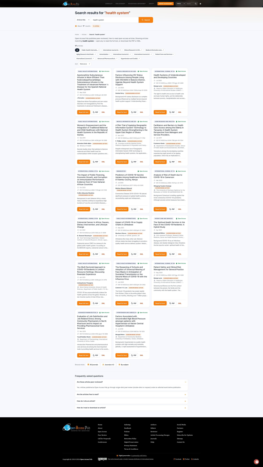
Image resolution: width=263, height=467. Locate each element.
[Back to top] (256, 461)
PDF (96, 112)
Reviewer (154, 432)
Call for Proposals (104, 439)
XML (103, 112)
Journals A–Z (109, 364)
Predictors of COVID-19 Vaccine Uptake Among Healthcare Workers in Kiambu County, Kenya (131, 177)
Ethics (126, 435)
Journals (108, 3)
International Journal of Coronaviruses (169, 171)
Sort (76, 64)
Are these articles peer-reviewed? (90, 382)
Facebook (178, 459)
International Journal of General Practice (170, 263)
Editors (153, 428)
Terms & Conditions (131, 449)
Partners (180, 428)
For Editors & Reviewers (136, 3)
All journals (94, 364)
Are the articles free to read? (88, 394)
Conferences (102, 442)
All (77, 50)
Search (147, 20)
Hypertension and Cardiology (127, 312)
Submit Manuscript (165, 3)
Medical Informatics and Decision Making (131, 121)
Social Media (181, 425)
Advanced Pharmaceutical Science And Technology (96, 312)
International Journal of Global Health (169, 71)
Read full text (83, 112)
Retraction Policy (130, 439)
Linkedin (196, 459)
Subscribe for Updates (185, 435)
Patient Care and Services (164, 218)
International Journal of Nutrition (90, 218)
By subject (124, 364)
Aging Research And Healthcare (166, 121)
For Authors (120, 3)
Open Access (102, 432)
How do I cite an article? (86, 401)
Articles (84, 34)
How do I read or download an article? (91, 408)
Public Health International (88, 71)
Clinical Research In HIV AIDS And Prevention (132, 71)
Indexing (127, 425)
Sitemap (180, 439)
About (151, 3)
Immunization (121, 171)
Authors (153, 425)
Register (180, 432)
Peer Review (102, 435)
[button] (181, 3)
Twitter (187, 459)
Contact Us (181, 442)
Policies (127, 432)
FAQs (152, 442)
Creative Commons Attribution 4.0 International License (138, 459)
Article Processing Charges (160, 435)
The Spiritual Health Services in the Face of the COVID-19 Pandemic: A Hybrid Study (169, 224)
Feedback (127, 428)
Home (77, 34)
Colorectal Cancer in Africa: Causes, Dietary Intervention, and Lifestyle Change (93, 224)
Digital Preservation (131, 442)
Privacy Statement (130, 445)
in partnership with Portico (139, 455)
